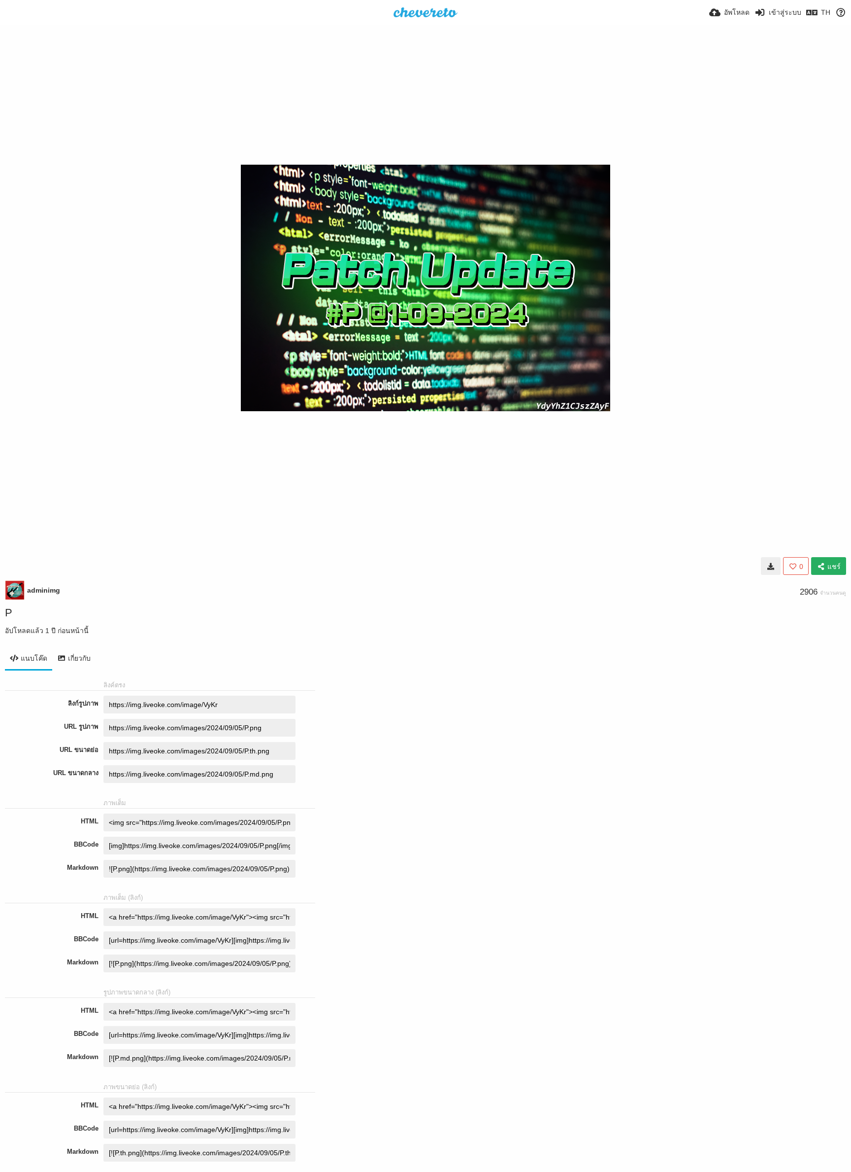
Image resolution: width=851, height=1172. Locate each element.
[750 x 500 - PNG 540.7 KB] (771, 566)
